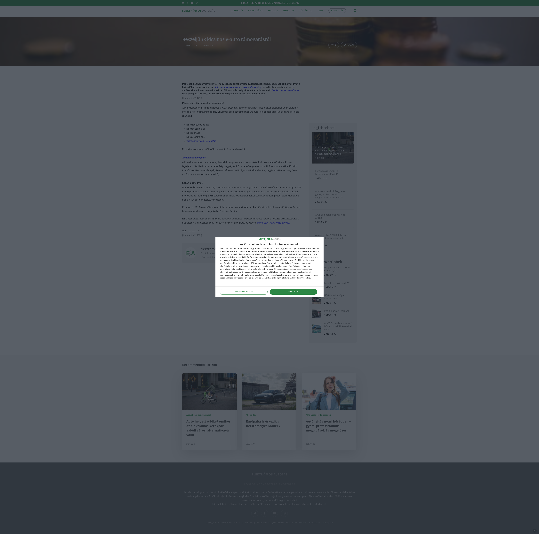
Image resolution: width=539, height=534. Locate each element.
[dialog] (269, 267)
